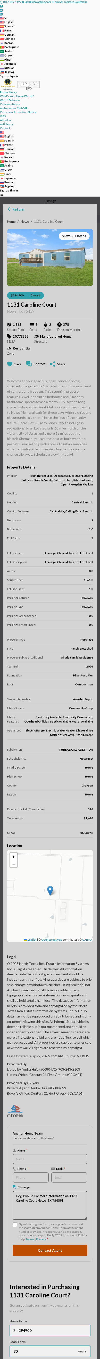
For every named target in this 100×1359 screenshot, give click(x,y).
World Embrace (10, 100)
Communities (8, 104)
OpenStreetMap (51, 939)
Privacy (41, 1239)
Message (24, 1187)
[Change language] (3, 18)
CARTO (87, 939)
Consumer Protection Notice (18, 112)
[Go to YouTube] (1, 9)
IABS (3, 116)
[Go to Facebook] (1, 6)
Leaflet (31, 939)
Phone (23, 1168)
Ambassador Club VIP (14, 108)
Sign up (4, 76)
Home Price (18, 1321)
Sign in (14, 76)
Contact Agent (50, 1250)
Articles (5, 124)
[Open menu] (1, 195)
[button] (50, 891)
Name (22, 1150)
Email (60, 1168)
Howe (25, 221)
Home (11, 221)
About (4, 120)
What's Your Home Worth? (17, 96)
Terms (30, 1239)
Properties (7, 92)
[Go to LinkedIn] (1, 14)
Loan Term (17, 1342)
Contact (5, 128)
